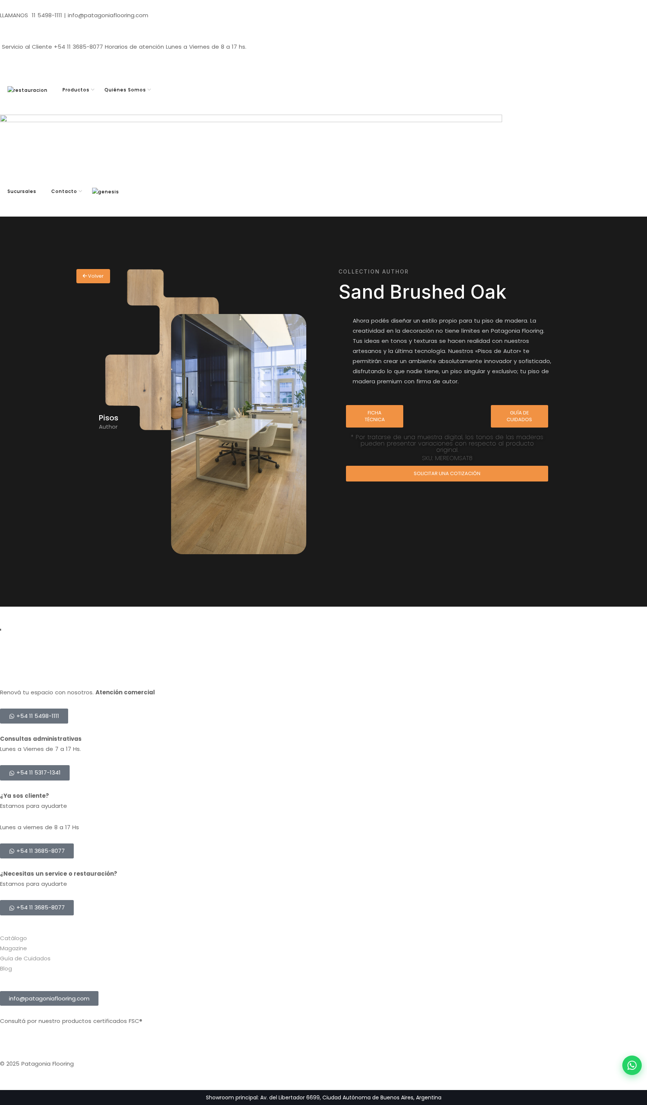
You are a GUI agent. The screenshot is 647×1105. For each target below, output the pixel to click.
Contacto (64, 191)
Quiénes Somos (125, 90)
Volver (95, 276)
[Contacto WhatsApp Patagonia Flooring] (632, 1065)
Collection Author (373, 271)
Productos (76, 90)
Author (108, 427)
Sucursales (21, 191)
